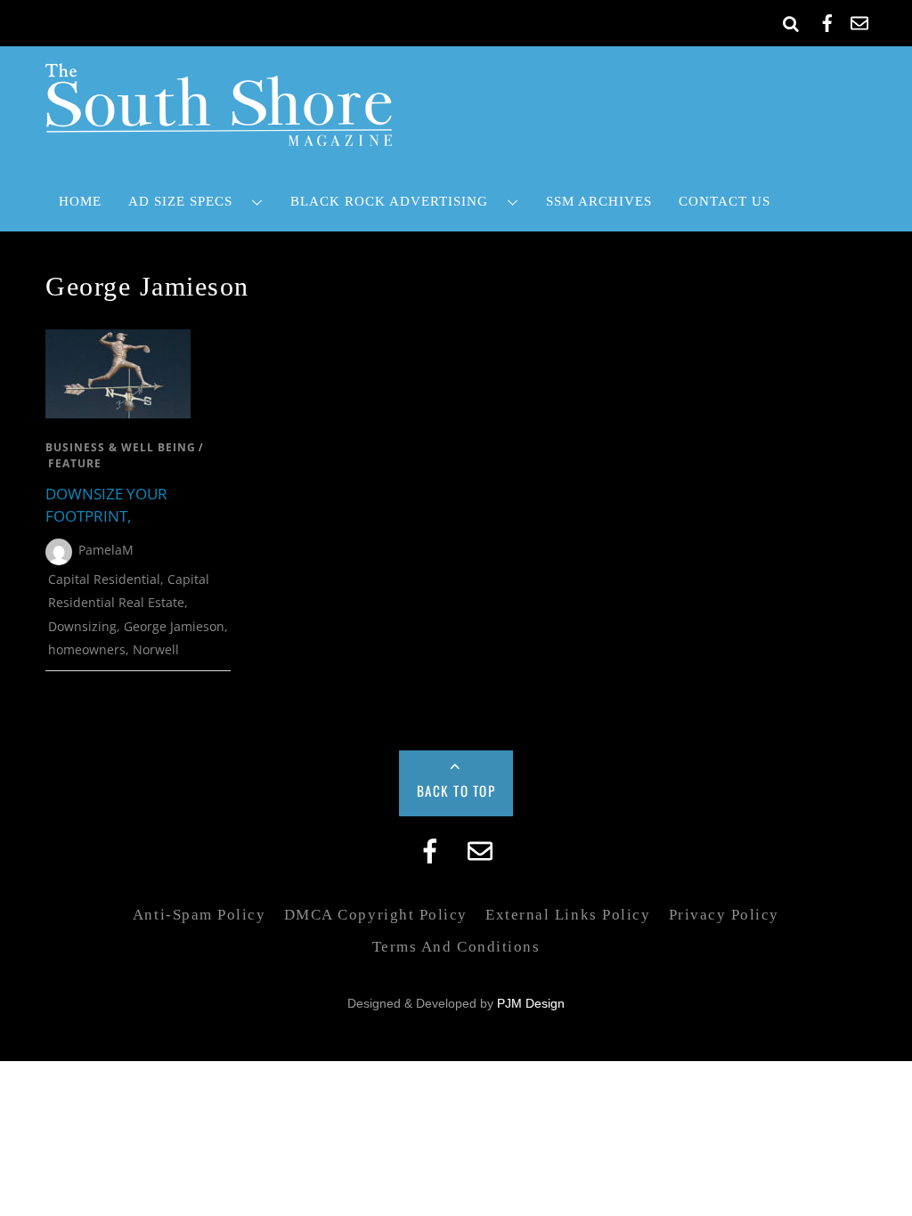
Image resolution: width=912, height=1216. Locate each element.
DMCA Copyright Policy (376, 914)
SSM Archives (599, 200)
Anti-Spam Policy (199, 914)
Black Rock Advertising (389, 200)
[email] (859, 20)
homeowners (87, 649)
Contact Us (724, 200)
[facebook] (827, 20)
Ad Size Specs (180, 200)
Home (80, 200)
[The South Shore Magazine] (218, 134)
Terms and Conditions (456, 946)
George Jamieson (174, 626)
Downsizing (82, 626)
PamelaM (106, 549)
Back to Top (456, 790)
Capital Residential (104, 579)
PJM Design (531, 1003)
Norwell (156, 649)
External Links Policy (567, 914)
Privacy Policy (724, 914)
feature (75, 463)
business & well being (120, 447)
